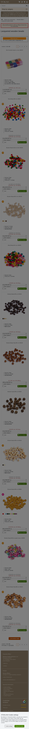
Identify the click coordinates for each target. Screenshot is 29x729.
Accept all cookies (19, 726)
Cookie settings (9, 726)
